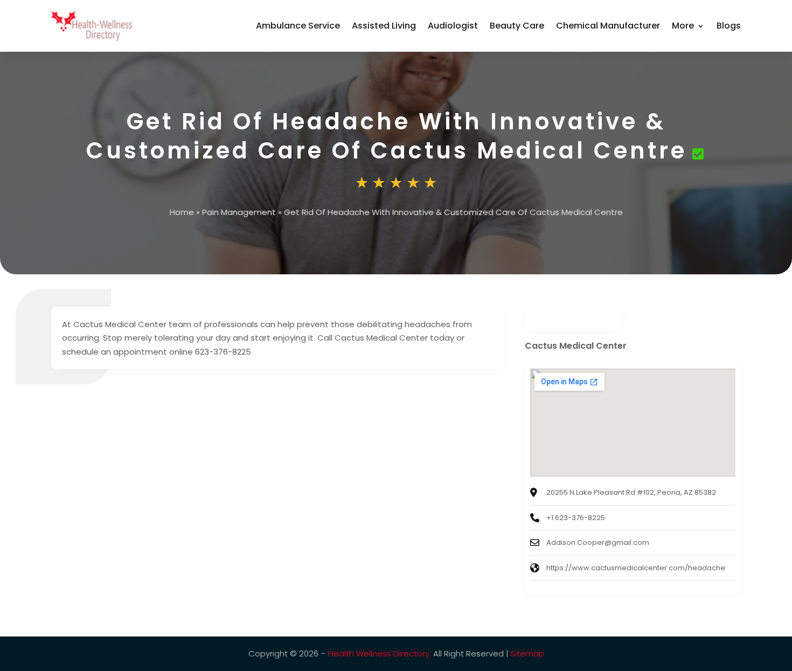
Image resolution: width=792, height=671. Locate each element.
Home (182, 212)
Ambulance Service (298, 25)
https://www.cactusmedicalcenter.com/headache (635, 568)
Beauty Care (517, 25)
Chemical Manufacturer (608, 25)
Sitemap (527, 653)
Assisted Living (384, 25)
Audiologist (453, 25)
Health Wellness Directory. (379, 653)
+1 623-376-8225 (575, 518)
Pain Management (239, 212)
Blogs (729, 25)
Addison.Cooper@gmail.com (597, 542)
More (683, 25)
